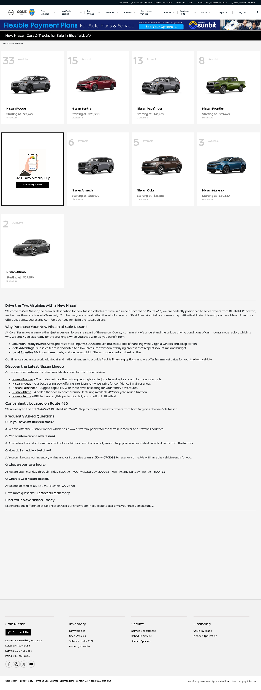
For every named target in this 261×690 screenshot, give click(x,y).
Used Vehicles (77, 636)
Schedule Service (141, 636)
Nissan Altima (21, 392)
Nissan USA (95, 680)
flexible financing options (119, 359)
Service (137, 623)
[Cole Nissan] (21, 12)
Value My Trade (203, 630)
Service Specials (140, 641)
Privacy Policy (26, 680)
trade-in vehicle (201, 359)
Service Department (143, 630)
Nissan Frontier (22, 379)
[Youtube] (31, 664)
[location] (198, 2)
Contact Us (20, 632)
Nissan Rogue (21, 383)
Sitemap (54, 680)
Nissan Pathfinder (24, 388)
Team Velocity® (208, 681)
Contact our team (49, 493)
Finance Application (205, 636)
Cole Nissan (11, 680)
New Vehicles (77, 630)
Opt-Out (106, 680)
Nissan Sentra (21, 396)
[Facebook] (8, 664)
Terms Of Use (41, 680)
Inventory (77, 623)
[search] (257, 12)
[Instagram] (16, 664)
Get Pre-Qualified (32, 184)
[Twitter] (23, 664)
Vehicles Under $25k (81, 641)
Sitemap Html (67, 680)
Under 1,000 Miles (79, 646)
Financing (202, 623)
